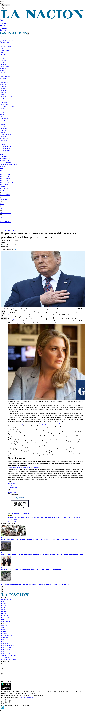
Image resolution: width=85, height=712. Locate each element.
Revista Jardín (4, 184)
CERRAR (2, 1)
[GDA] (6, 703)
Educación (3, 86)
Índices (2, 70)
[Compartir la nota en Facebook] (2, 318)
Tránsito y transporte (6, 46)
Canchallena (4, 118)
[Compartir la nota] (2, 313)
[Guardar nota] (2, 311)
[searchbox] (42, 37)
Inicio (3, 20)
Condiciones (23, 697)
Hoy (11, 486)
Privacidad (30, 697)
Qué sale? (3, 144)
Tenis (1, 116)
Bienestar (3, 92)
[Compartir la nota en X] (4, 318)
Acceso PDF (3, 154)
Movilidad (3, 68)
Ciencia (2, 94)
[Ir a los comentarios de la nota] (4, 311)
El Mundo (12, 230)
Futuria (2, 58)
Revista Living (4, 180)
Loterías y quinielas (6, 134)
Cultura (2, 88)
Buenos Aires (4, 82)
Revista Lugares (5, 178)
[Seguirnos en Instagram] (2, 674)
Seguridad (3, 84)
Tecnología (3, 128)
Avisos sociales (4, 160)
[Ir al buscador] (3, 8)
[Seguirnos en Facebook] (2, 664)
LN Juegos (3, 124)
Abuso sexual (14, 488)
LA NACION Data (5, 50)
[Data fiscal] (2, 709)
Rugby (2, 114)
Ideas (1, 168)
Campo (2, 62)
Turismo (2, 126)
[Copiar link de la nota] (2, 316)
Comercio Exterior (5, 66)
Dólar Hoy (3, 60)
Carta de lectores (5, 162)
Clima (1, 48)
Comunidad (3, 90)
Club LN (4, 28)
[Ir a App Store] (6, 689)
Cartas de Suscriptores (7, 106)
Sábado (2, 166)
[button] (42, 127)
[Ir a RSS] (2, 679)
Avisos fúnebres (5, 158)
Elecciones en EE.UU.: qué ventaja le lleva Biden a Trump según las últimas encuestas (34, 424)
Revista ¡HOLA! (4, 176)
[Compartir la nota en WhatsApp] (4, 313)
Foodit (4, 25)
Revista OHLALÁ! (5, 174)
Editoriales (3, 102)
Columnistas (4, 104)
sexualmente (68, 311)
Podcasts (3, 136)
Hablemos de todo (6, 96)
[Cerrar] (28, 33)
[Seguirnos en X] (2, 669)
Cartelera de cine (5, 146)
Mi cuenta (5, 30)
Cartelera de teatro (6, 148)
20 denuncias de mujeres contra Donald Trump (23, 468)
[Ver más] (9, 490)
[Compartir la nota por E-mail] (6, 318)
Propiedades (4, 64)
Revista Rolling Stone (6, 182)
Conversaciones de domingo (9, 164)
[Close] (2, 587)
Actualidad (11, 484)
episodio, (15, 319)
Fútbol (2, 112)
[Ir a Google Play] (6, 685)
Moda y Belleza (4, 138)
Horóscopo (3, 130)
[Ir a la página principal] (42, 18)
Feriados (2, 132)
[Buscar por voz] (82, 36)
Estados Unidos (5, 76)
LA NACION (5, 230)
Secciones (5, 23)
